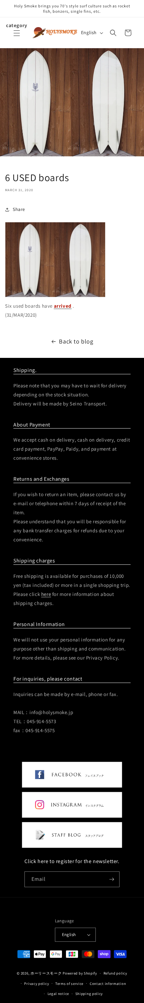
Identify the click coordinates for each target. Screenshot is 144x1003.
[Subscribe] (111, 879)
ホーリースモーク (46, 973)
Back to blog (76, 341)
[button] (16, 37)
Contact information (108, 983)
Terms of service (69, 983)
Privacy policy (36, 983)
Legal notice (58, 993)
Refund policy (115, 973)
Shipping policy (89, 993)
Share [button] (19, 209)
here (46, 594)
